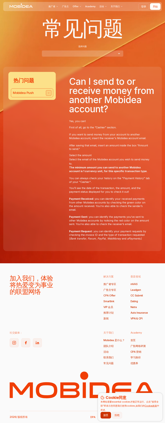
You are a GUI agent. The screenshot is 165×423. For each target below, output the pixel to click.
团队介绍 (108, 346)
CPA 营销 (136, 351)
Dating (134, 301)
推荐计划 (108, 312)
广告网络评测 (138, 346)
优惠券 (134, 363)
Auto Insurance (139, 312)
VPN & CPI (137, 318)
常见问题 (108, 363)
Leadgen (136, 289)
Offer (75, 6)
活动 (101, 6)
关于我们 (115, 6)
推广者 (52, 6)
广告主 (65, 6)
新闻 (105, 318)
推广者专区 (109, 284)
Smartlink (108, 301)
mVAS (134, 284)
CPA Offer (109, 295)
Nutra (134, 307)
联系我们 (108, 357)
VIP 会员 (108, 307)
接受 (105, 415)
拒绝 (117, 415)
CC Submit (137, 295)
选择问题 (82, 46)
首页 (133, 340)
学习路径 (136, 357)
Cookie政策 (151, 405)
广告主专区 (109, 289)
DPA (92, 417)
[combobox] (82, 54)
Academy (90, 6)
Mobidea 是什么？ (114, 340)
